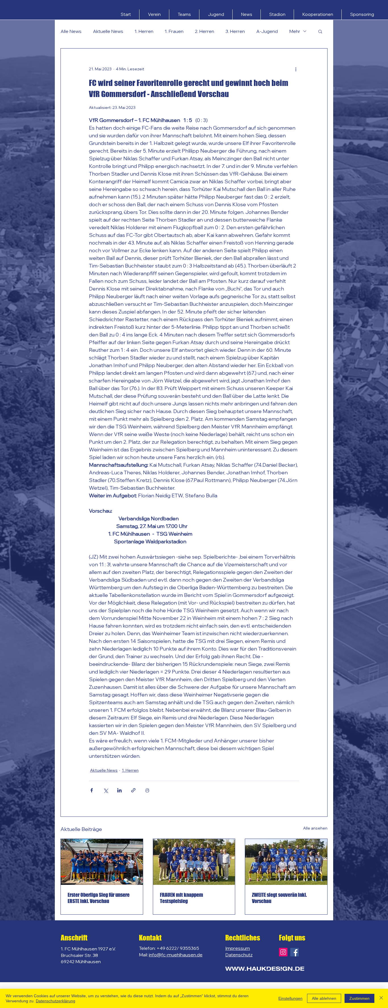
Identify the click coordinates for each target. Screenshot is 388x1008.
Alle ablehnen (324, 998)
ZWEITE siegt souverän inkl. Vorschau (279, 898)
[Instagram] (283, 952)
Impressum (237, 948)
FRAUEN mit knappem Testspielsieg (181, 898)
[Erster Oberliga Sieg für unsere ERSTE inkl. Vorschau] (102, 862)
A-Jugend (267, 31)
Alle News (71, 31)
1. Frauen (174, 31)
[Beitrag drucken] (147, 790)
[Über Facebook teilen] (91, 790)
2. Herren (204, 31)
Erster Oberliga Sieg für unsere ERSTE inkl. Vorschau (99, 898)
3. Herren (235, 31)
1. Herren (144, 31)
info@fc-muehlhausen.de (176, 955)
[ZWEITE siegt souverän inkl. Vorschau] (286, 862)
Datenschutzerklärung (55, 1001)
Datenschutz (239, 955)
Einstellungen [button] (290, 998)
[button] (154, 14)
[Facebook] (294, 952)
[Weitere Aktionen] (295, 69)
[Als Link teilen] (133, 790)
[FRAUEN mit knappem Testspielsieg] (194, 862)
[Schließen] (381, 998)
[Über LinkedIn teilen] (119, 790)
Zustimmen (359, 998)
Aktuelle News (108, 31)
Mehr (294, 31)
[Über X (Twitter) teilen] (105, 790)
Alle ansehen (315, 828)
